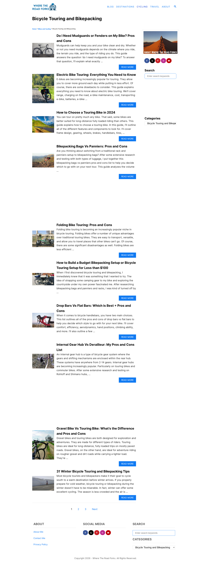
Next (94, 509)
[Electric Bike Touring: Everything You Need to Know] (43, 90)
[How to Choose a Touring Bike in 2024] (43, 125)
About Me (38, 532)
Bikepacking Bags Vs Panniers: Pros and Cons (92, 146)
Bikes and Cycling (44, 29)
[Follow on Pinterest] (158, 60)
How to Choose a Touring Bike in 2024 (86, 112)
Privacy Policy (40, 544)
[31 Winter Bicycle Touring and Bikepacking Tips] (43, 484)
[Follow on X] (152, 60)
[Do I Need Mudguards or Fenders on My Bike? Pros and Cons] (43, 51)
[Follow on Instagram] (163, 60)
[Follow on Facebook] (147, 60)
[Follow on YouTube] (169, 60)
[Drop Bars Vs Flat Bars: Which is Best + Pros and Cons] (43, 321)
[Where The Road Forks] (54, 6)
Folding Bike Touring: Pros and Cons (84, 225)
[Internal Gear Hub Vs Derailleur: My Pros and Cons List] (43, 362)
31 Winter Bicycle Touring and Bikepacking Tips (93, 471)
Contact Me (39, 538)
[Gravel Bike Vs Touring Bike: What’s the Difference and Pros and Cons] (43, 446)
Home (34, 29)
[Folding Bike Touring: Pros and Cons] (43, 240)
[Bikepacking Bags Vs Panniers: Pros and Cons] (43, 161)
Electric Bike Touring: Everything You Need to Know (96, 75)
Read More (128, 68)
